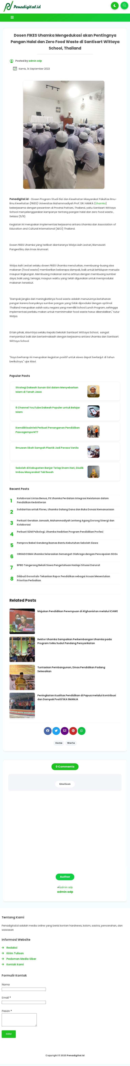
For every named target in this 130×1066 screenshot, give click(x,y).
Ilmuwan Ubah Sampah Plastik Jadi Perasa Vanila (47, 447)
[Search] (124, 5)
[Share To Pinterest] (73, 731)
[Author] (65, 887)
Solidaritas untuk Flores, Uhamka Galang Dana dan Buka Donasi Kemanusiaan (65, 509)
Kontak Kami (15, 964)
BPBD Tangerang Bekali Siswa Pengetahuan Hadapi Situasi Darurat (58, 565)
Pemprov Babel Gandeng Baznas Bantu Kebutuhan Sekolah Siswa (57, 543)
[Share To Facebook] (48, 731)
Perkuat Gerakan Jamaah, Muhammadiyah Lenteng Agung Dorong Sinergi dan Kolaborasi (65, 522)
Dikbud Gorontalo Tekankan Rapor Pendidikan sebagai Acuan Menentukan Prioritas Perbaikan (63, 578)
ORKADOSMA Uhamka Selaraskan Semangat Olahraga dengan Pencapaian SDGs (67, 554)
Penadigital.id (75, 1055)
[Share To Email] (65, 731)
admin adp (65, 892)
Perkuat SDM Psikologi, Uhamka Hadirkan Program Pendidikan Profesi (60, 531)
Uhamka (100, 203)
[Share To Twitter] (56, 731)
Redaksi (11, 947)
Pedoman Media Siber (21, 959)
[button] (115, 5)
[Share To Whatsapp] (81, 731)
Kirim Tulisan (15, 953)
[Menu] (58, 17)
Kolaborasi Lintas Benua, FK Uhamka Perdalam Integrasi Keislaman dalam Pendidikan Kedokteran (63, 500)
